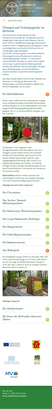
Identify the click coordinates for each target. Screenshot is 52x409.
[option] (25, 130)
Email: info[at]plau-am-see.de (14, 396)
